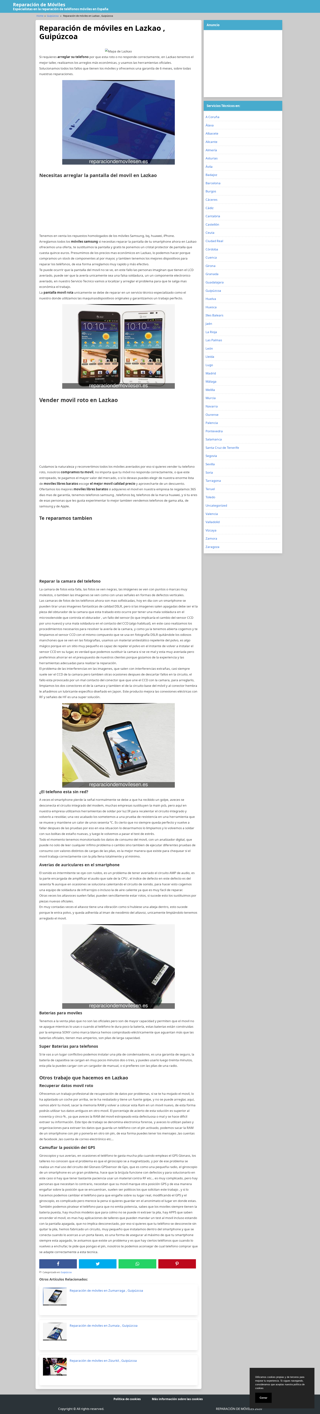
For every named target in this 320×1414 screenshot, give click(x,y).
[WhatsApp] (137, 1264)
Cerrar (263, 1397)
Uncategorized (216, 505)
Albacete (212, 133)
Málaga (211, 381)
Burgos (211, 191)
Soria (209, 472)
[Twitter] (97, 1264)
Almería (211, 150)
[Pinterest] (177, 1264)
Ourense (212, 414)
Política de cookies (127, 1399)
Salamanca (214, 439)
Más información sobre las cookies (177, 1399)
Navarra (212, 406)
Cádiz (210, 208)
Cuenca (211, 257)
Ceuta (210, 232)
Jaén (209, 323)
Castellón (212, 224)
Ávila (209, 166)
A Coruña (212, 117)
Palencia (212, 423)
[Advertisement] (118, 207)
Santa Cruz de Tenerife (222, 447)
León (209, 348)
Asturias (212, 158)
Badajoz (211, 175)
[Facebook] (58, 1264)
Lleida (210, 356)
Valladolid (213, 522)
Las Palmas (214, 340)
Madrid (211, 373)
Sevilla (210, 464)
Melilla (210, 390)
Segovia (211, 456)
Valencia (212, 514)
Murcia (211, 398)
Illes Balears (214, 315)
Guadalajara (215, 282)
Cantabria (213, 216)
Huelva (211, 299)
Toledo (210, 497)
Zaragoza (212, 547)
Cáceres (211, 199)
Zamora (211, 538)
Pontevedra (214, 431)
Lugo (209, 365)
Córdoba (212, 249)
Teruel (210, 489)
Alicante (211, 142)
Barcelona (213, 183)
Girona (211, 266)
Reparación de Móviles (39, 4)
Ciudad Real (214, 241)
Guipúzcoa (53, 15)
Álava (210, 125)
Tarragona (213, 480)
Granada (212, 274)
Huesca (211, 307)
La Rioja (211, 332)
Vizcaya (211, 530)
